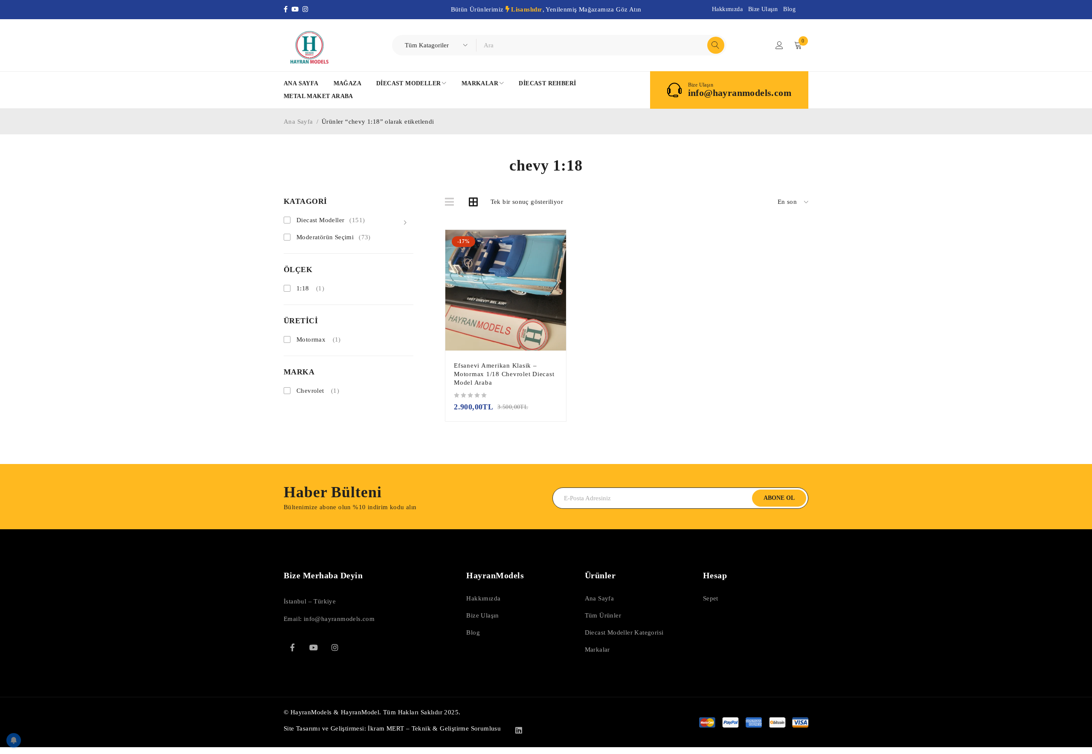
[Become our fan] (292, 647)
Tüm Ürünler (603, 615)
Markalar (597, 649)
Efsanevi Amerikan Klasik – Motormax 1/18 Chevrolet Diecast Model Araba (504, 374)
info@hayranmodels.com (739, 93)
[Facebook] (287, 9)
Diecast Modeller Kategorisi (624, 632)
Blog (789, 9)
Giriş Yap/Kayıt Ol (779, 45)
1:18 (302, 288)
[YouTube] (296, 9)
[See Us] (334, 647)
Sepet (710, 598)
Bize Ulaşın (763, 9)
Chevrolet (310, 390)
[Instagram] (306, 9)
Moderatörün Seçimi (333, 237)
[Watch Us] (313, 647)
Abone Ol (779, 498)
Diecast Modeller (330, 220)
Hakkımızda (727, 9)
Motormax (310, 339)
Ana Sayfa (298, 121)
